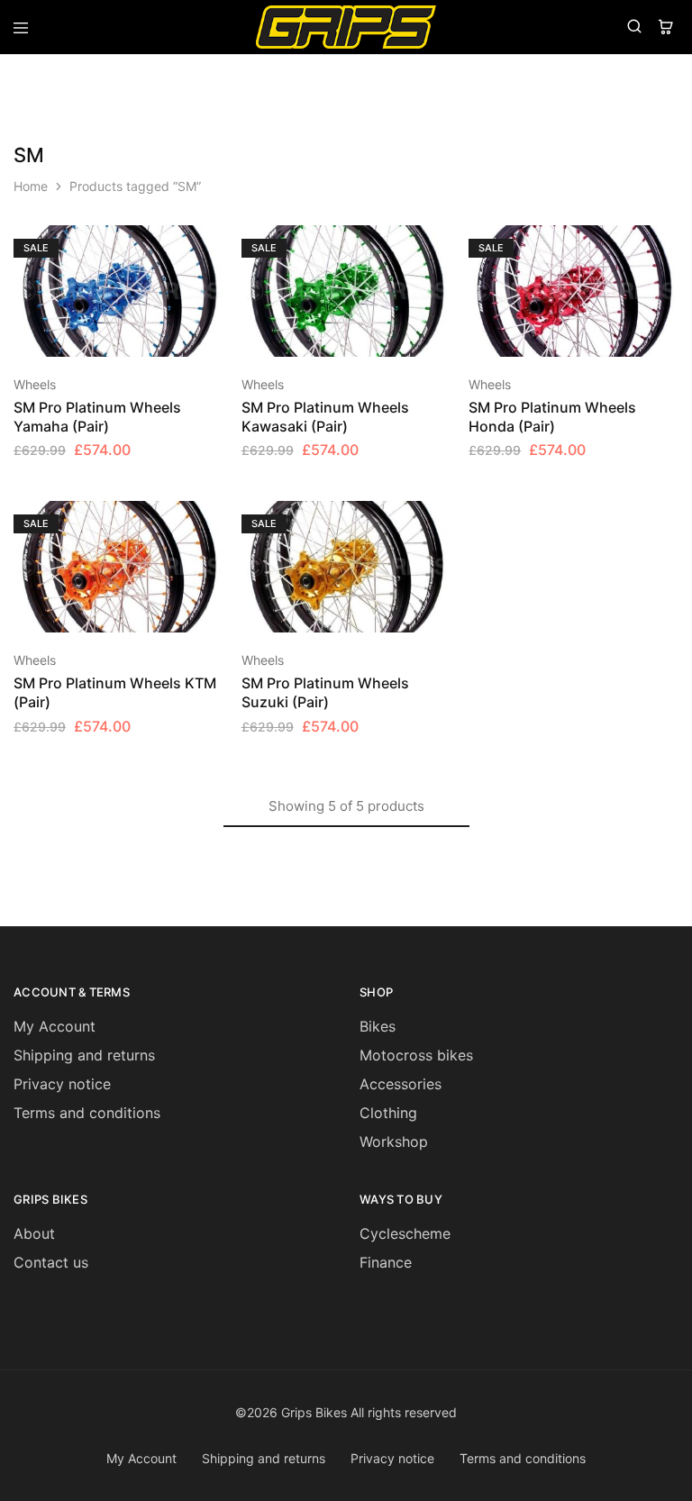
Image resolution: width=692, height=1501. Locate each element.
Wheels (35, 384)
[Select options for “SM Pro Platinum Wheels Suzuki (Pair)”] (438, 522)
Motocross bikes (416, 1055)
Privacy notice (62, 1084)
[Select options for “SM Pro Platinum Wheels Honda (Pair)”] (666, 247)
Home (31, 186)
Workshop (394, 1142)
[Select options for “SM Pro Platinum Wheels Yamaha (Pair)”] (211, 247)
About (34, 1233)
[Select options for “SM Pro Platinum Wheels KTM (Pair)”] (211, 522)
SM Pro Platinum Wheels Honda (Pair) (552, 416)
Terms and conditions (87, 1113)
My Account (55, 1026)
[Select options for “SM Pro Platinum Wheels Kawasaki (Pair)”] (438, 247)
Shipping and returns (84, 1055)
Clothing (388, 1113)
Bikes (378, 1026)
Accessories (401, 1084)
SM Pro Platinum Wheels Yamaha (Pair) (97, 416)
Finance (386, 1262)
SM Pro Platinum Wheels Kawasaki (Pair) (325, 416)
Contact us (51, 1262)
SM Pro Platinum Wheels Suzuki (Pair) (325, 692)
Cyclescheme (405, 1233)
